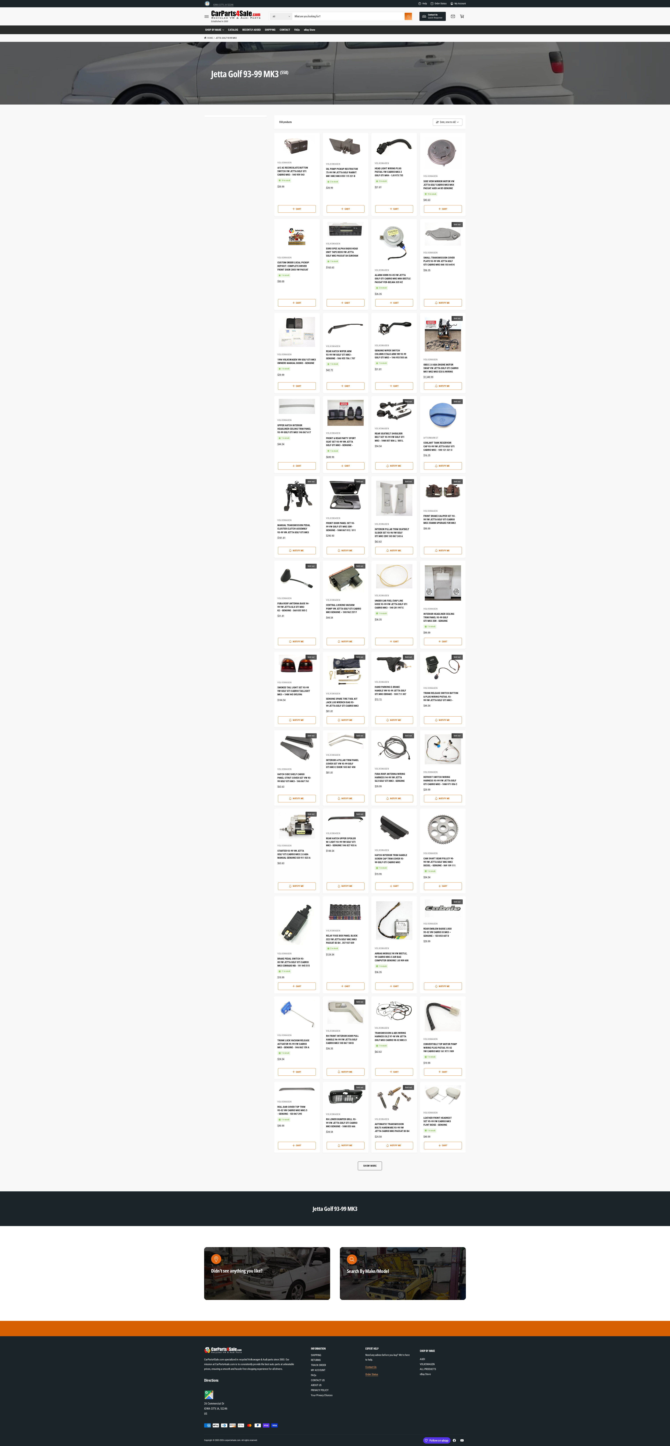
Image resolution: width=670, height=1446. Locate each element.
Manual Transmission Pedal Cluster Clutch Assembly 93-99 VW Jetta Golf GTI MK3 (293, 529)
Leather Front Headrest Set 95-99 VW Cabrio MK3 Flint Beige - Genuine (437, 1121)
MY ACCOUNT (318, 1370)
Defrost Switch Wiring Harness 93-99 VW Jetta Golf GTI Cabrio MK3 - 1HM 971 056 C (440, 781)
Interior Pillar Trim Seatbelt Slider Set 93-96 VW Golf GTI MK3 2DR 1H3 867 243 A (392, 533)
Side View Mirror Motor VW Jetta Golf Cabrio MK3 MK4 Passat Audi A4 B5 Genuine (438, 185)
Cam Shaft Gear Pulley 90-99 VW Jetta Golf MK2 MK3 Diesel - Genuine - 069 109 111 (439, 862)
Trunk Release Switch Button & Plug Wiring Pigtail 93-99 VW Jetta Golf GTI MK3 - (440, 697)
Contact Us (371, 1367)
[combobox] (353, 16)
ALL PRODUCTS (428, 1369)
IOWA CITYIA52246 (223, 3)
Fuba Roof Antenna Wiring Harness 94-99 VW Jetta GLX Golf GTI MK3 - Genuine (390, 777)
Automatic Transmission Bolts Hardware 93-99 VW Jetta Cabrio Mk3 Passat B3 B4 (392, 1128)
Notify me (444, 303)
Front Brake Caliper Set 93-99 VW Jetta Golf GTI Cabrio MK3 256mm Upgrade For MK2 (439, 519)
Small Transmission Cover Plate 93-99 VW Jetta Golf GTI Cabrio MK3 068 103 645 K (439, 261)
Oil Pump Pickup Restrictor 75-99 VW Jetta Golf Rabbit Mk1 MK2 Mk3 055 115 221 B (342, 172)
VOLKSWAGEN (427, 1364)
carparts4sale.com (232, 1440)
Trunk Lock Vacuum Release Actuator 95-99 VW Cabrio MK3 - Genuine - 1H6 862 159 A (293, 1044)
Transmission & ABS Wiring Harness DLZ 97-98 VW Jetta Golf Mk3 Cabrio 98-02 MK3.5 (391, 1036)
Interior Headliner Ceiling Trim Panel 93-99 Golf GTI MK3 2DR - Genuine (438, 617)
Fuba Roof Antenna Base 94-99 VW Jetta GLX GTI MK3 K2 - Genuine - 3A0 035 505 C (293, 607)
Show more (370, 1165)
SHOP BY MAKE (213, 29)
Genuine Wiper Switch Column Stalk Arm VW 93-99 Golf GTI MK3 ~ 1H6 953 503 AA (391, 354)
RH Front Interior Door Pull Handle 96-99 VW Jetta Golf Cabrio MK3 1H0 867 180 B (342, 1039)
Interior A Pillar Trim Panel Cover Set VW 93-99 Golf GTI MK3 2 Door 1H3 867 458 (342, 764)
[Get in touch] (452, 16)
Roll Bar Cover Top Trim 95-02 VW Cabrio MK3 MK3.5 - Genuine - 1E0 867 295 (292, 1110)
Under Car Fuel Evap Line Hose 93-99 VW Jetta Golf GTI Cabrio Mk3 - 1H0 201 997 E (391, 604)
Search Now (360, 1288)
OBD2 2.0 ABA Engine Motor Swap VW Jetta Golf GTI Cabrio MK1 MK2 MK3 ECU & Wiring (440, 368)
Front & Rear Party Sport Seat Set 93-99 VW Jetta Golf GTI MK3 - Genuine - (341, 442)
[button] (206, 16)
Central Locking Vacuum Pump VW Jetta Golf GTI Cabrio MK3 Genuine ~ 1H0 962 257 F (343, 609)
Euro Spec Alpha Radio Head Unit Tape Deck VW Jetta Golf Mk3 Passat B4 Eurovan (342, 252)
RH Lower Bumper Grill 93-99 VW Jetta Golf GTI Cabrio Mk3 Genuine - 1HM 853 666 (341, 1123)
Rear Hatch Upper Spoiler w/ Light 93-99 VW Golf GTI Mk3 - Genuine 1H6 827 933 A (341, 842)
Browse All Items (228, 1288)
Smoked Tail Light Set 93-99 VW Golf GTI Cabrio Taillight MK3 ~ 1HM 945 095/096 (293, 691)
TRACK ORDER (318, 1365)
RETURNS (316, 1360)
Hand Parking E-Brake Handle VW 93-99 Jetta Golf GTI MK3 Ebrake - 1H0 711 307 (390, 690)
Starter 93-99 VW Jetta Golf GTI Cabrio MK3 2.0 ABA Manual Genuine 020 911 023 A (293, 854)
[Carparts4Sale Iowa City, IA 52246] (207, 3)
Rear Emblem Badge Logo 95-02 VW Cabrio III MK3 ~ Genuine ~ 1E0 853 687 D (437, 932)
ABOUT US (316, 1385)
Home (210, 38)
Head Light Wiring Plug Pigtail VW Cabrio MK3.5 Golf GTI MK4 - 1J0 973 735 (389, 172)
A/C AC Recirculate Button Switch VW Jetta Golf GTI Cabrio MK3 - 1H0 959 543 (292, 171)
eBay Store (425, 1374)
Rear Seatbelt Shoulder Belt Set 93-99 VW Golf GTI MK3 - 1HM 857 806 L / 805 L (389, 437)
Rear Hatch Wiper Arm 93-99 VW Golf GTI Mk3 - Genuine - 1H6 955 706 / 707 (340, 355)
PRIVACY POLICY (320, 1390)
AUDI (422, 1359)
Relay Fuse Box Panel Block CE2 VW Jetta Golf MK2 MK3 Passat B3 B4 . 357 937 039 (342, 939)
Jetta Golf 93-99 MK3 (226, 38)
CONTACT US (318, 1380)
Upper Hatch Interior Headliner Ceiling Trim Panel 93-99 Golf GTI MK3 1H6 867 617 (294, 429)
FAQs (313, 1375)
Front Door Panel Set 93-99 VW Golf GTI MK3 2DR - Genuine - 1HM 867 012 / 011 (341, 527)
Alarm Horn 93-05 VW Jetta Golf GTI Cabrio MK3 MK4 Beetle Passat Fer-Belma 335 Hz (393, 279)
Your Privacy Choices (322, 1395)
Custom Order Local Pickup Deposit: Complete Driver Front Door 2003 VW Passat (293, 266)
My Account (460, 3)
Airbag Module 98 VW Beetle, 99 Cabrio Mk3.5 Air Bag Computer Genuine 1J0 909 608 (391, 957)
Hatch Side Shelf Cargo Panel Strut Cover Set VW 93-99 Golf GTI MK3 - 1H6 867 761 (294, 778)
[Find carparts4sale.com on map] (209, 1398)
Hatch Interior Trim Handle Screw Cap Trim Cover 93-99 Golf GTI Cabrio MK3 (391, 859)
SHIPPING (316, 1355)
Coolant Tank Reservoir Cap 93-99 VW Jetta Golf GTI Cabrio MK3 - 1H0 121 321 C (439, 446)
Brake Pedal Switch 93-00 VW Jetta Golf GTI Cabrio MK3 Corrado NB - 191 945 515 (293, 962)
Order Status (440, 3)
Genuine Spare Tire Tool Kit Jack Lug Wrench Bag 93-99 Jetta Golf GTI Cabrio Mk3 (342, 702)
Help (424, 3)
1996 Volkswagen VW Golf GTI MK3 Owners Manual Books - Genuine (296, 361)
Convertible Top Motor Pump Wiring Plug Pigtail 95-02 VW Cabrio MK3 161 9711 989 (440, 1048)
